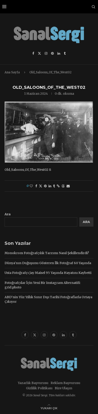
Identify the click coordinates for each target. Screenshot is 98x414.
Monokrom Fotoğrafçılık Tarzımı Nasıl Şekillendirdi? (47, 253)
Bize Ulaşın (63, 388)
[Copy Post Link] (58, 186)
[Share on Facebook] (36, 186)
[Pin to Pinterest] (45, 186)
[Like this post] (31, 186)
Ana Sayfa (12, 72)
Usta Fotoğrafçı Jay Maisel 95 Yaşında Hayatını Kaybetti (48, 273)
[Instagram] (46, 53)
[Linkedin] (58, 53)
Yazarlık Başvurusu (33, 383)
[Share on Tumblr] (54, 186)
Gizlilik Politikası (39, 388)
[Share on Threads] (63, 186)
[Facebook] (33, 53)
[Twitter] (39, 53)
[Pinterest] (52, 53)
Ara (7, 214)
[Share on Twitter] (40, 186)
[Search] (93, 6)
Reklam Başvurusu (65, 383)
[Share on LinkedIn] (50, 186)
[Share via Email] (68, 186)
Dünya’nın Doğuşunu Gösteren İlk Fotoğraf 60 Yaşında (48, 263)
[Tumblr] (65, 53)
